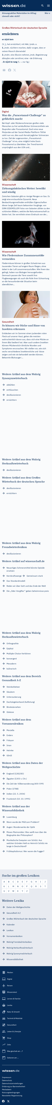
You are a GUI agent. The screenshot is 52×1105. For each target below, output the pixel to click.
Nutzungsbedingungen (11, 1092)
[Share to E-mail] (4, 70)
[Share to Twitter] (14, 70)
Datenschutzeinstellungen (12, 1083)
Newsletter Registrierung (12, 1095)
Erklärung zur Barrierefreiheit (13, 1086)
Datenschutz (7, 1080)
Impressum (6, 1077)
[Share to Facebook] (9, 70)
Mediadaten (6, 1089)
